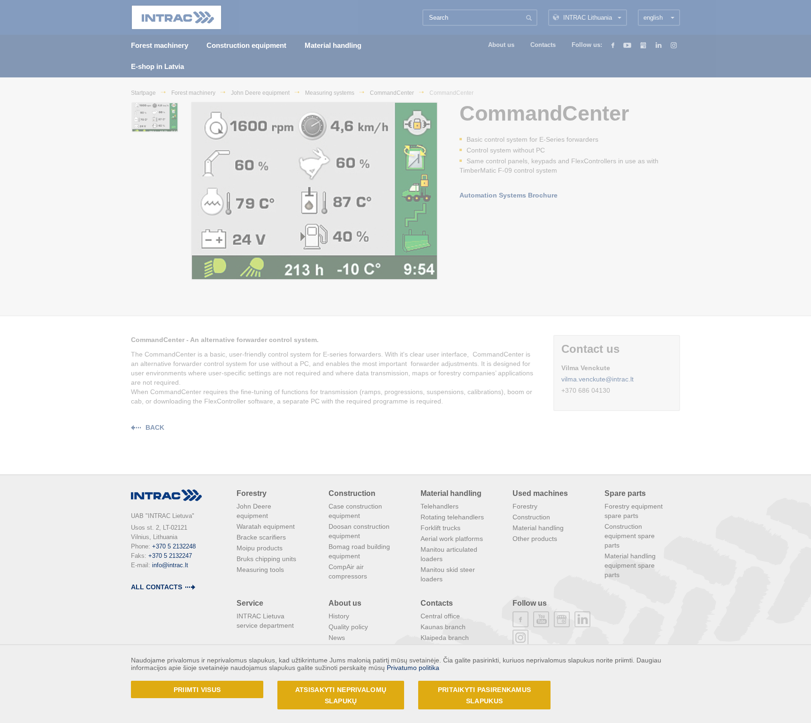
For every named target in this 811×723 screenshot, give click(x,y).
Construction (352, 493)
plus (562, 619)
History (339, 616)
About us (345, 603)
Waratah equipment (266, 526)
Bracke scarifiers (261, 537)
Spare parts (625, 493)
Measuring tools (260, 569)
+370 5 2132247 (170, 555)
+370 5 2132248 (174, 546)
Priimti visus (197, 689)
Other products (535, 538)
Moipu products (260, 548)
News (337, 637)
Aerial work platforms (452, 538)
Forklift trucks (440, 528)
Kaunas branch (443, 627)
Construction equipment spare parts (629, 536)
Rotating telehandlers (452, 517)
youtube (541, 619)
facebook (520, 619)
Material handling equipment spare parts (630, 565)
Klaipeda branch (445, 637)
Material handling (451, 493)
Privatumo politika (413, 667)
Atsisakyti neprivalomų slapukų (340, 695)
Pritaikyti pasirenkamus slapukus (484, 695)
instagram (520, 638)
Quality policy (348, 627)
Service (250, 603)
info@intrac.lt (170, 565)
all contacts (156, 587)
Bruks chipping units (266, 559)
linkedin (582, 619)
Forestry (252, 493)
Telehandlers (440, 506)
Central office (440, 616)
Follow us (530, 603)
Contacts (437, 603)
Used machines (540, 493)
